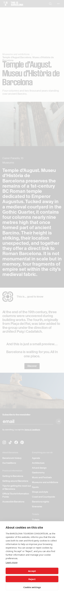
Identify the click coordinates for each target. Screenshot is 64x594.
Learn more (11, 562)
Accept (32, 570)
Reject (32, 579)
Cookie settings (32, 587)
